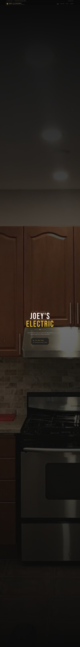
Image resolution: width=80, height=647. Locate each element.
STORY (67, 3)
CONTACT (72, 3)
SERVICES (62, 3)
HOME (58, 3)
